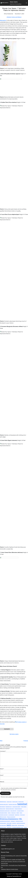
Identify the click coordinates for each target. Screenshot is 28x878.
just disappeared (11, 814)
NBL (20, 819)
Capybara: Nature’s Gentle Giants (9, 869)
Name (2, 769)
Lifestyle (9, 17)
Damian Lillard (2, 808)
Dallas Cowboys (23, 806)
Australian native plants (13, 804)
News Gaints (14, 2)
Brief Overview (2, 806)
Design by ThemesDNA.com (14, 876)
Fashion (9, 812)
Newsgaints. (3, 20)
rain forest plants (3, 825)
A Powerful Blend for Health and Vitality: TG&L (13, 859)
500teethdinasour (3, 801)
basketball (22, 804)
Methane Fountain (3, 816)
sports (9, 825)
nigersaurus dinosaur (19, 821)
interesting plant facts (4, 814)
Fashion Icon (13, 812)
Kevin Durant (22, 814)
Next (1, 740)
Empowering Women (3, 812)
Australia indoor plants (4, 804)
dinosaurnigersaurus (18, 808)
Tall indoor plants (14, 734)
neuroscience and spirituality (5, 821)
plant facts (14, 823)
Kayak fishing (17, 814)
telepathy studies (3, 827)
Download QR (7, 729)
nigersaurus (13, 821)
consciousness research (16, 806)
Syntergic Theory (14, 825)
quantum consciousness (21, 823)
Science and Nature (16, 17)
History (21, 812)
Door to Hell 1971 (13, 810)
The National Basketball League (17, 827)
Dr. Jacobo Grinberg (20, 810)
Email (2, 775)
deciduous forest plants (10, 808)
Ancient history (21, 801)
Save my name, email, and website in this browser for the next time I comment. (14, 789)
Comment (3, 751)
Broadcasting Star (9, 806)
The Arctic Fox (9, 827)
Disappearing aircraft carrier (5, 810)
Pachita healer (9, 823)
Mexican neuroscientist (11, 816)
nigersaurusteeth (3, 823)
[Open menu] (26, 3)
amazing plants (15, 801)
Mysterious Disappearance (9, 819)
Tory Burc (25, 827)
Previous (26, 740)
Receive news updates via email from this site (12, 797)
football (17, 812)
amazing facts (9, 801)
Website (2, 781)
